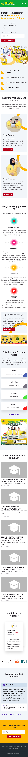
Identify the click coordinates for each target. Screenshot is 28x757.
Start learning (8, 149)
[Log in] (22, 3)
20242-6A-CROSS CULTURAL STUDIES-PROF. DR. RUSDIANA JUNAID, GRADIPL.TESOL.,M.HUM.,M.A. (14, 508)
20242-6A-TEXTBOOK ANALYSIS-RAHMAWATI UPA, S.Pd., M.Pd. (12, 595)
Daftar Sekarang (9, 329)
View (14, 469)
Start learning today (7, 40)
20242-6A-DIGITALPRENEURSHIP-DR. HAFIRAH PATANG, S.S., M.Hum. (13, 480)
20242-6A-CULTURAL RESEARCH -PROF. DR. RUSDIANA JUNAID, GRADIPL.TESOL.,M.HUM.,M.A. (12, 538)
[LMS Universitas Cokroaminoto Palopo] (8, 3)
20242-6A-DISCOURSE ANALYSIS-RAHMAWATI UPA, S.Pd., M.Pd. (12, 568)
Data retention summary (13, 753)
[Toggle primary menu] (25, 3)
